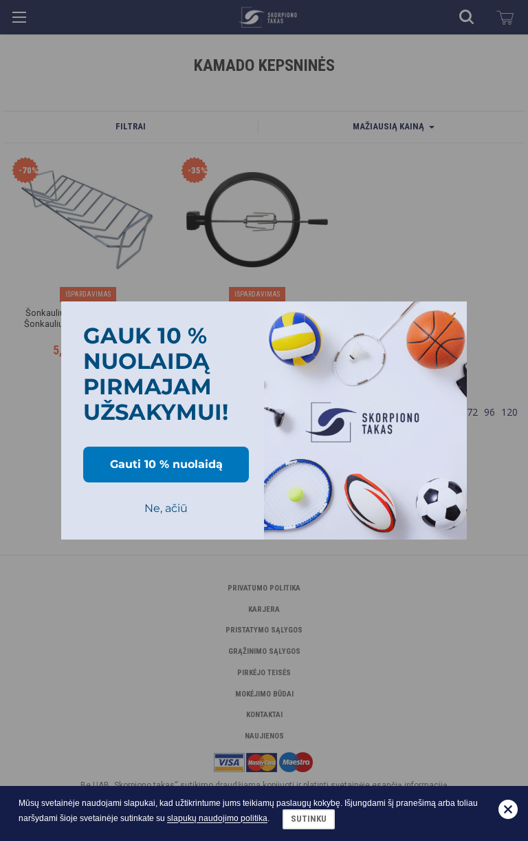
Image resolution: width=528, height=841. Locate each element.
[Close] (450, 317)
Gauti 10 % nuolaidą (166, 464)
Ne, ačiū (166, 508)
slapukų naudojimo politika (217, 819)
